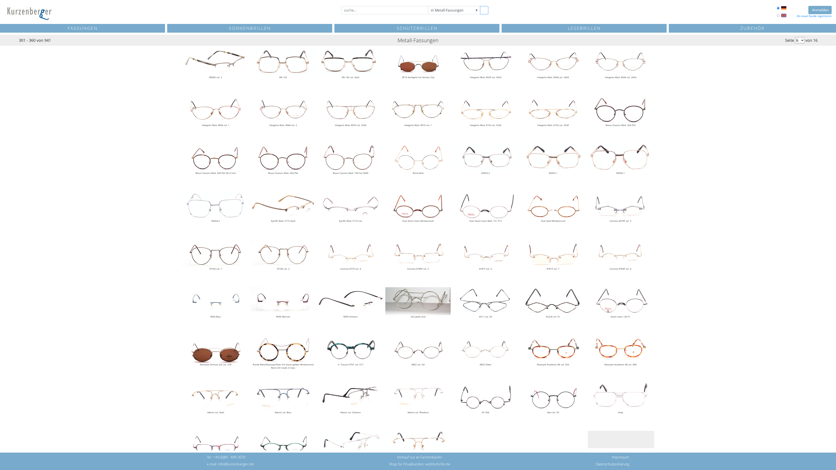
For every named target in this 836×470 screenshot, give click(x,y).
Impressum (620, 457)
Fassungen (82, 28)
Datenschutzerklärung (612, 464)
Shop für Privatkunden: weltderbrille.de (419, 464)
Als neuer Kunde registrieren (814, 16)
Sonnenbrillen (250, 28)
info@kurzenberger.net (236, 464)
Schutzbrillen (417, 28)
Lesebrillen (584, 28)
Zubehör (752, 28)
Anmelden (820, 10)
